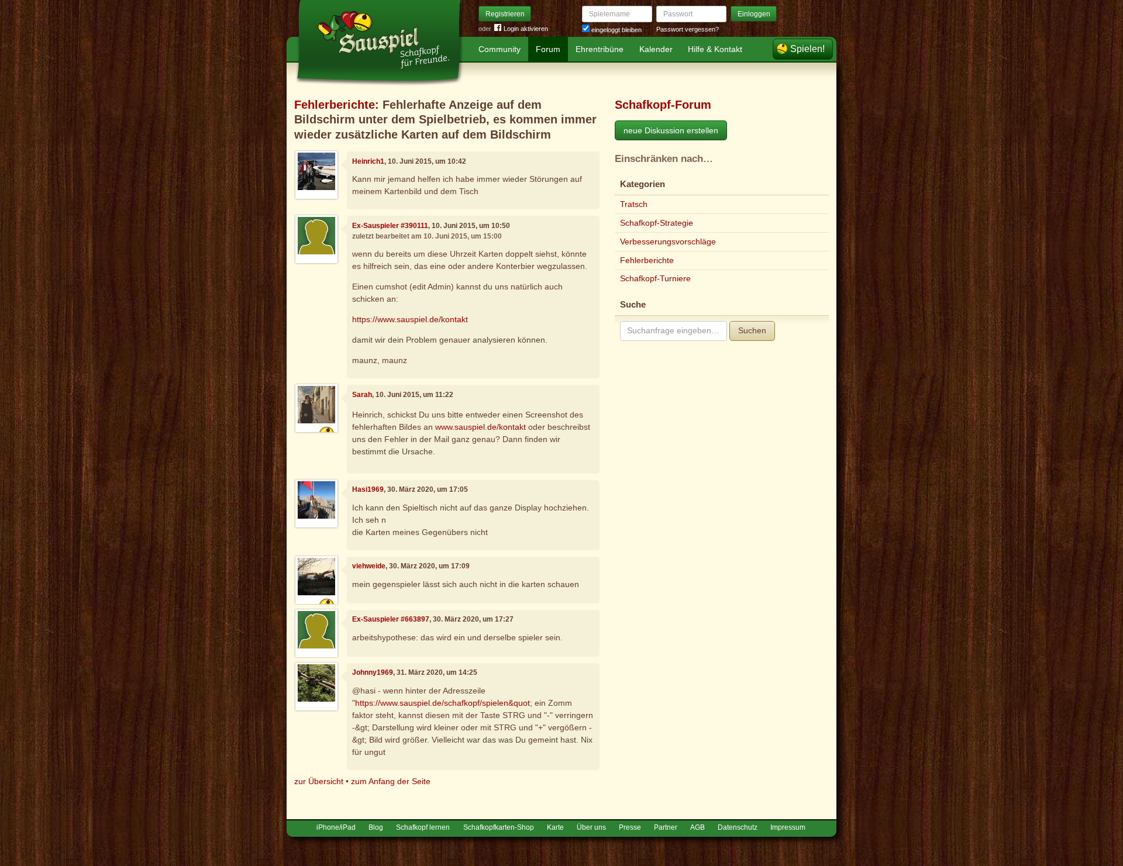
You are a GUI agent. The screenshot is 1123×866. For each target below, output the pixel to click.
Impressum (787, 827)
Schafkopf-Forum (663, 104)
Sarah (362, 395)
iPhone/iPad (336, 827)
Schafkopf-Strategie (656, 222)
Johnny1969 (372, 672)
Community (499, 49)
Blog (375, 827)
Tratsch (633, 204)
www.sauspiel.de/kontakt (480, 427)
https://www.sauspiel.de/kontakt (410, 319)
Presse (630, 827)
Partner (665, 827)
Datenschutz (737, 827)
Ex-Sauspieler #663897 (390, 619)
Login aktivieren (526, 28)
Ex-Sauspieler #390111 (390, 226)
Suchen (752, 330)
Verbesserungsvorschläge (668, 241)
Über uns (591, 827)
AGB (697, 827)
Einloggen (754, 14)
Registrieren (505, 14)
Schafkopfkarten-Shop (498, 827)
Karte (555, 827)
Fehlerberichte (334, 104)
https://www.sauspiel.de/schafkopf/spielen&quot (442, 703)
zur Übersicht (318, 781)
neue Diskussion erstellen (670, 130)
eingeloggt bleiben (616, 29)
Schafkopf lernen (423, 827)
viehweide (368, 566)
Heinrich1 (368, 161)
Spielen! (807, 49)
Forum (548, 49)
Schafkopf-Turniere (655, 278)
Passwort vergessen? (687, 29)
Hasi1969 (368, 489)
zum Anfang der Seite (390, 781)
